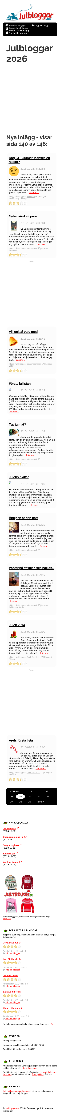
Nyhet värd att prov (23, 216)
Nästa (39, 801)
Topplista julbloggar (18, 28)
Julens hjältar (19, 477)
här (51, 1024)
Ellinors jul (9, 853)
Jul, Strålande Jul (12, 959)
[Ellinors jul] (17, 853)
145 (20, 801)
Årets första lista (21, 740)
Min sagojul (32, 248)
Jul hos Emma (10, 862)
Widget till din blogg (19, 30)
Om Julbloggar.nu (18, 33)
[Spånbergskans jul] (25, 837)
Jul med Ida (9, 828)
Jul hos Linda (10, 975)
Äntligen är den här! (23, 518)
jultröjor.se (7, 919)
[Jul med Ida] (17, 828)
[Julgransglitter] (21, 845)
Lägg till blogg (41, 25)
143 (47, 796)
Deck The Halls (33, 657)
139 (11, 796)
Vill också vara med (23, 331)
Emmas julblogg (12, 991)
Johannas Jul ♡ (12, 942)
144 (11, 801)
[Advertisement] (30, 99)
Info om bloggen (12, 953)
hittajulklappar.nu (28, 1068)
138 (46, 791)
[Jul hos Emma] (20, 862)
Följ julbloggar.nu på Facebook (17, 1091)
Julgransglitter (11, 845)
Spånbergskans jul (13, 837)
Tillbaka (15, 791)
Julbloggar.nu (12, 1108)
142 (38, 796)
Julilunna (31, 197)
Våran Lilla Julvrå (12, 1008)
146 (29, 801)
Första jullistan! (20, 383)
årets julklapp (38, 1074)
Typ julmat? (17, 424)
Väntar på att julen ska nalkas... (31, 568)
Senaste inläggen (17, 25)
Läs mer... (34, 192)
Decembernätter (34, 364)
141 (29, 796)
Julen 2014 (17, 625)
